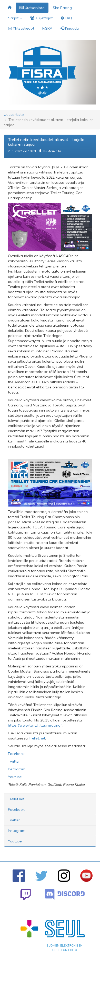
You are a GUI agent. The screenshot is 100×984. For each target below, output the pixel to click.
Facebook (16, 809)
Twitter (14, 820)
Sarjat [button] (13, 18)
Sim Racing (62, 7)
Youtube (15, 841)
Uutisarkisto (14, 114)
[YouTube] (86, 875)
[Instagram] (64, 875)
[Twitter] (41, 875)
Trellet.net (16, 799)
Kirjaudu (71, 28)
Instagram (16, 830)
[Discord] (64, 894)
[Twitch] (25, 894)
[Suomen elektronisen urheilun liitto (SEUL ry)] (53, 936)
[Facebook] (18, 875)
